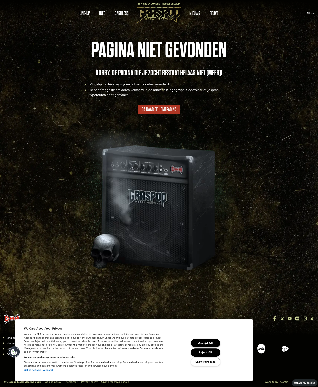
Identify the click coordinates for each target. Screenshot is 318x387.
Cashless (122, 13)
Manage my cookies (304, 383)
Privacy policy (89, 382)
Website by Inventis (276, 382)
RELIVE (213, 13)
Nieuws (194, 13)
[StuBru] (261, 349)
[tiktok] (312, 318)
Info (102, 13)
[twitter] (282, 318)
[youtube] (290, 318)
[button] (14, 352)
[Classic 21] (285, 349)
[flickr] (297, 318)
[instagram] (305, 318)
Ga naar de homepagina (159, 109)
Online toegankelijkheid (115, 382)
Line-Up (85, 13)
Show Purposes (205, 362)
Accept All (205, 343)
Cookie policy (53, 382)
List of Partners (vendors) (38, 370)
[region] (134, 350)
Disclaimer (71, 382)
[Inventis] (12, 319)
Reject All (205, 352)
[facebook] (275, 318)
